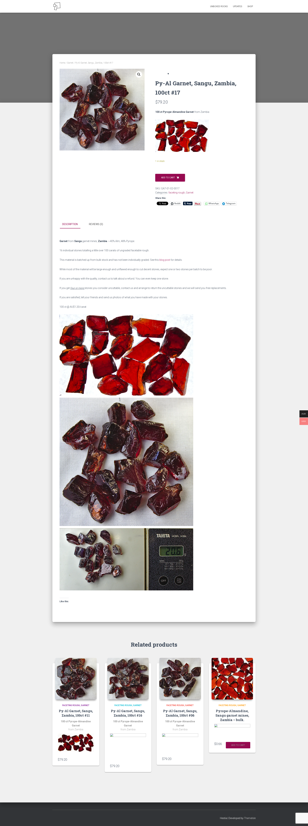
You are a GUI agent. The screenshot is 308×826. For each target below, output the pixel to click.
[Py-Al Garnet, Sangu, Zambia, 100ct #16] (128, 678)
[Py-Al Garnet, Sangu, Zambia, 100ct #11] (76, 678)
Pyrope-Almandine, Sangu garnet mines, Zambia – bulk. (232, 715)
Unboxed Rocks (219, 6)
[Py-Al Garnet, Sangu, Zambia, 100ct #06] (180, 678)
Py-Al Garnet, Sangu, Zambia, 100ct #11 (76, 713)
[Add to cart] (92, 759)
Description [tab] (70, 224)
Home (62, 63)
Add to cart (168, 177)
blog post (164, 259)
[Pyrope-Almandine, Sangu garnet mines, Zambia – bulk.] (232, 678)
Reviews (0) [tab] (96, 224)
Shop (250, 6)
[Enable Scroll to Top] (301, 818)
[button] (139, 74)
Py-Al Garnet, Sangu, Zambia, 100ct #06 (180, 713)
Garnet (70, 63)
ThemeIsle (250, 818)
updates (237, 6)
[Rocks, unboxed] (57, 6)
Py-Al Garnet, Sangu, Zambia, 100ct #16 (128, 713)
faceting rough (176, 192)
